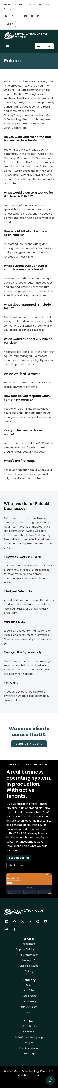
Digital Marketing (29, 965)
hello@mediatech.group (29, 1037)
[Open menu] (7, 46)
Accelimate (29, 943)
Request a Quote (29, 744)
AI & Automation (29, 954)
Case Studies (29, 996)
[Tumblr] (14, 929)
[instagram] (19, 16)
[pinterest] (38, 16)
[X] (22, 921)
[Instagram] (30, 921)
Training (29, 971)
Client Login (29, 1053)
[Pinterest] (38, 921)
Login (10, 23)
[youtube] (32, 16)
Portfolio (18, 4)
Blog (48, 4)
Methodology (29, 1001)
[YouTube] (45, 921)
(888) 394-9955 (29, 1026)
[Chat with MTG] (50, 1080)
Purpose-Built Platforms (29, 949)
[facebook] (6, 16)
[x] (12, 16)
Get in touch (29, 1031)
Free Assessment (29, 1048)
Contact (8, 9)
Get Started (44, 46)
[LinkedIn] (7, 921)
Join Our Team (34, 4)
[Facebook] (14, 921)
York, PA (29, 1042)
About (7, 4)
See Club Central (19, 857)
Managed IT (29, 960)
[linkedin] (25, 16)
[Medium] (7, 929)
